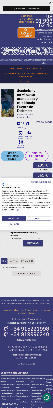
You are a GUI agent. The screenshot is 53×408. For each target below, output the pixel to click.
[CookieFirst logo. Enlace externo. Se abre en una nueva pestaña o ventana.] (3, 184)
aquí (17, 209)
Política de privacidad (41, 181)
